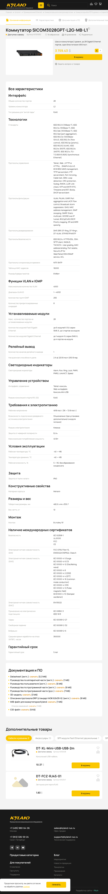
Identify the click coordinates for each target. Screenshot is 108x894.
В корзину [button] (78, 57)
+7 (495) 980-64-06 (20, 828)
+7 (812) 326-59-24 (19, 836)
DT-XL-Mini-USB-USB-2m (55, 748)
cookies (26, 886)
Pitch (96, 890)
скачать (34, 676)
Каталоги (58, 875)
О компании (15, 867)
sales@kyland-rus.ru (64, 828)
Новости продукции (62, 863)
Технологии (59, 867)
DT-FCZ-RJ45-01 (49, 776)
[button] (41, 5)
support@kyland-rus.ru (66, 836)
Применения (59, 871)
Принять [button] (56, 884)
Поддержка (15, 874)
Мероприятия (60, 859)
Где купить (14, 870)
